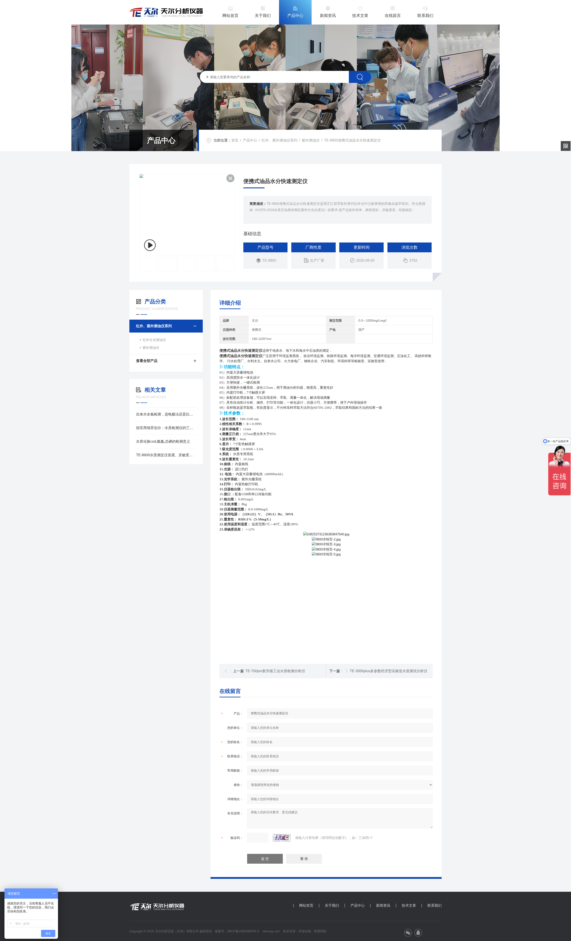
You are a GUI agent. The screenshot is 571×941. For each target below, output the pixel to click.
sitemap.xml (271, 931)
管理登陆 (320, 931)
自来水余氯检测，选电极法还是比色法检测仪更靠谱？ (166, 414)
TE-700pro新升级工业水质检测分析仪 (275, 671)
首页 (234, 140)
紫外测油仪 (311, 140)
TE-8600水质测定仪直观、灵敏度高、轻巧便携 (166, 455)
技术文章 (360, 15)
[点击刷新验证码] (282, 838)
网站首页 (230, 15)
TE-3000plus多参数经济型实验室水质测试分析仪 (388, 671)
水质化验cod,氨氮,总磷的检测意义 (163, 441)
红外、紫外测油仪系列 (279, 140)
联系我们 (425, 15)
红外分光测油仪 (154, 340)
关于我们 (263, 15)
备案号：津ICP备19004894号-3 (237, 931)
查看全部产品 (146, 361)
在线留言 (393, 15)
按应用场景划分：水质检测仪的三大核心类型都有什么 (166, 428)
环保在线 (305, 931)
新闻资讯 (328, 15)
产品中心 (295, 15)
